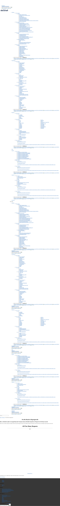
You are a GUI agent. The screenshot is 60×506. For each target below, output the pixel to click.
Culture (3, 499)
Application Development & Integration (7, 489)
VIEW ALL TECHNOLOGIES (28, 58)
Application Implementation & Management (8, 490)
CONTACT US (20, 59)
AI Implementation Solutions (21, 143)
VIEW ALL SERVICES (17, 58)
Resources (3, 417)
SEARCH (24, 57)
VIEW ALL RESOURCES (39, 58)
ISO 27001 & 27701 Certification (6, 501)
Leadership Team (4, 496)
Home (1, 417)
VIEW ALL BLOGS (49, 58)
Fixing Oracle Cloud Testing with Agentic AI (23, 194)
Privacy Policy (8, 503)
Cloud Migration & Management (6, 491)
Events (3, 498)
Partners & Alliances (4, 500)
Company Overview (4, 495)
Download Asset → (30, 473)
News (2, 497)
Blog (2, 485)
